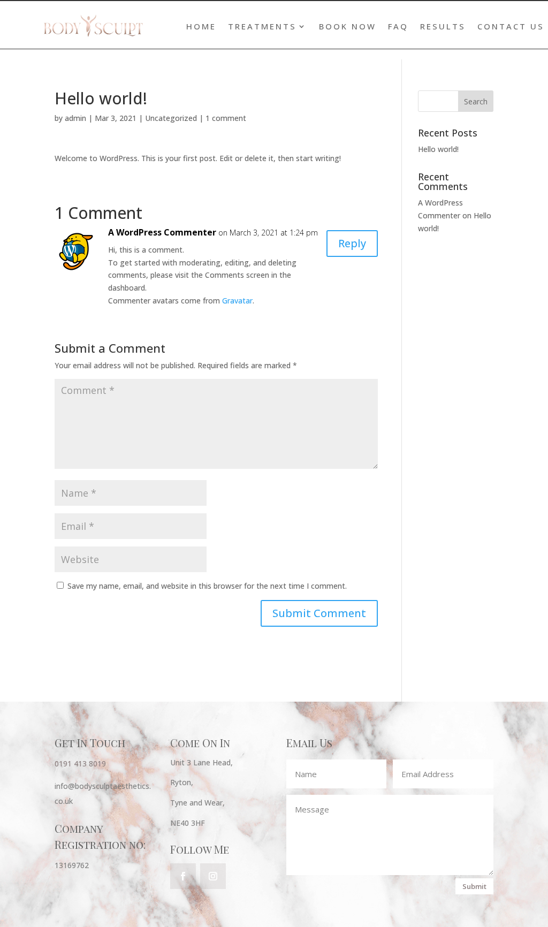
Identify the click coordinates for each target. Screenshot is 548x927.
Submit (474, 886)
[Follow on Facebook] (183, 876)
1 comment (226, 118)
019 (99, 763)
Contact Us (510, 27)
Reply (352, 243)
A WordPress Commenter (162, 232)
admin (75, 118)
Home (201, 27)
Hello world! (438, 149)
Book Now (347, 27)
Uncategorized (171, 118)
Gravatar (237, 300)
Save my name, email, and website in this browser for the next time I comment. (207, 586)
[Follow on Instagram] (213, 876)
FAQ (398, 27)
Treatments (262, 27)
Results (443, 27)
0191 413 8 (74, 763)
